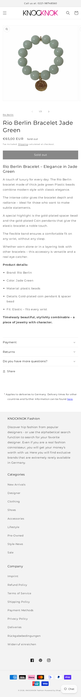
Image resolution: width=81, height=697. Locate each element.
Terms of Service (19, 593)
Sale (10, 552)
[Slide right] (49, 111)
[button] (5, 13)
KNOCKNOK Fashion (35, 690)
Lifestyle (13, 527)
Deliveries (15, 627)
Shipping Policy (19, 601)
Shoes (12, 510)
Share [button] (11, 371)
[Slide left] (32, 111)
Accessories (16, 518)
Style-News (15, 544)
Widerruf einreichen (22, 644)
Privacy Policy (18, 618)
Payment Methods (21, 610)
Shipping (23, 144)
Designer (14, 493)
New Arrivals (16, 484)
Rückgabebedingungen (24, 636)
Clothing (14, 501)
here (70, 399)
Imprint (13, 576)
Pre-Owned (15, 535)
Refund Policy (17, 585)
